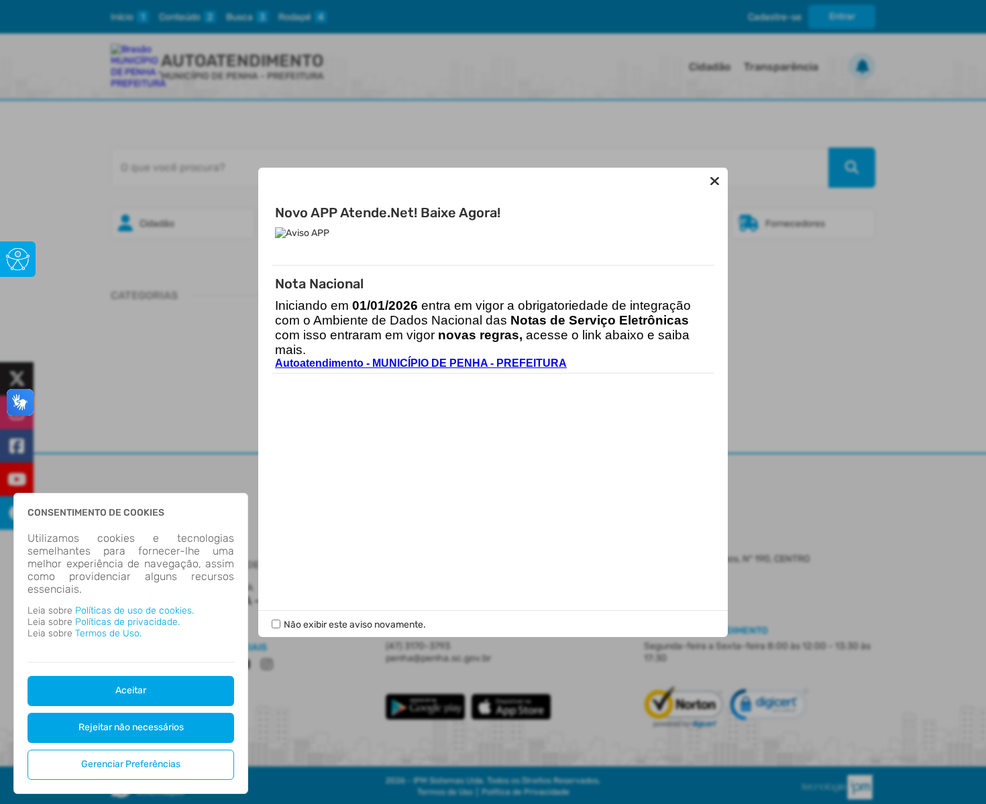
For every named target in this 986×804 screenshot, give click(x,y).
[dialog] (130, 643)
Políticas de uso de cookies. (134, 610)
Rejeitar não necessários (131, 727)
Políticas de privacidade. (127, 622)
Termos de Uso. (108, 633)
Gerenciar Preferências (130, 764)
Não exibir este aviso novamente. (355, 624)
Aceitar (130, 690)
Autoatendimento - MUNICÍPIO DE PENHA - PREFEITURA (421, 363)
